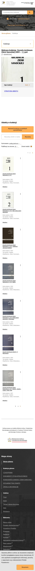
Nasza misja (7, 522)
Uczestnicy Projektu (9, 528)
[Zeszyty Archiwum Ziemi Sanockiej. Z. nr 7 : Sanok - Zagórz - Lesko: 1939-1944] (10, 378)
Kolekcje (6, 44)
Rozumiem (25, 567)
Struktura (5, 187)
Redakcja (6, 534)
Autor (5, 501)
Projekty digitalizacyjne (10, 525)
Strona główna (6, 33)
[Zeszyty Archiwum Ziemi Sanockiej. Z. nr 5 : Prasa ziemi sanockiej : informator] (10, 307)
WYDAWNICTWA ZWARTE (11, 483)
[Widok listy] (30, 146)
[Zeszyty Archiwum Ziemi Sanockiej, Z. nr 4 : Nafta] (10, 271)
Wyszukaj (28, 137)
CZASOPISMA (7, 473)
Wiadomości (7, 546)
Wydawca (6, 511)
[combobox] (14, 12)
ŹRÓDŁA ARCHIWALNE (10, 487)
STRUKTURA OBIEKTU (11, 91)
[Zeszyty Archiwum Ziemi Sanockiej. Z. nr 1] (10, 164)
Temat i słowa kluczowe (11, 504)
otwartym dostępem (23, 19)
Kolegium (6, 531)
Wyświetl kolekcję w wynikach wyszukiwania (17, 129)
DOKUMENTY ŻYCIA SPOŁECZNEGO (15, 476)
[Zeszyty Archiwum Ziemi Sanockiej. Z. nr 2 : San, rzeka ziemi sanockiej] (10, 200)
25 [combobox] (15, 146)
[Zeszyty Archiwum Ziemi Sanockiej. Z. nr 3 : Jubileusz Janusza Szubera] (10, 236)
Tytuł (4, 497)
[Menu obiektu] (20, 158)
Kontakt (5, 537)
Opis (4, 508)
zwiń (26, 85)
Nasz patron (7, 543)
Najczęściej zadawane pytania (13, 540)
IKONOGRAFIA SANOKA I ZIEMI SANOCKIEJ (17, 480)
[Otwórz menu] (32, 3)
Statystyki (6, 549)
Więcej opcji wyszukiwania (16, 25)
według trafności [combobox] (13, 143)
